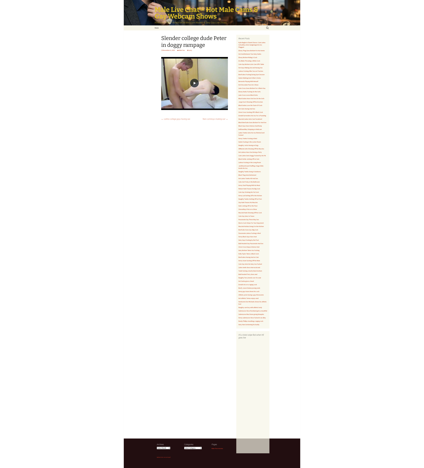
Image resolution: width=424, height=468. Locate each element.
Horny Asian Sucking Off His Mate (249, 261)
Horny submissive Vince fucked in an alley (252, 318)
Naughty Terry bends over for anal (249, 278)
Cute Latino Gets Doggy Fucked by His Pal (252, 156)
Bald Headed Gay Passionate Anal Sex (250, 243)
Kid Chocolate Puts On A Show (248, 85)
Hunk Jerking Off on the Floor (248, 206)
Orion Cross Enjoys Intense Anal (248, 247)
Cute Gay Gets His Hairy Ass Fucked (250, 264)
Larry (190, 50)
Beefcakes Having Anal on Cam (248, 257)
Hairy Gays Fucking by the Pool (248, 240)
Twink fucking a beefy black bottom (250, 271)
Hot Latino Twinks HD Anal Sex (248, 178)
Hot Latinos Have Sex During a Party (250, 152)
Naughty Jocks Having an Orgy (248, 145)
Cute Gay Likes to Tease (246, 216)
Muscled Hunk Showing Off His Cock (250, 213)
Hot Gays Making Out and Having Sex (250, 68)
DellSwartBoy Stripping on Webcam (250, 129)
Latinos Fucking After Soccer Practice (250, 71)
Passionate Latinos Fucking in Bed (249, 233)
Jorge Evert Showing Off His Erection (250, 102)
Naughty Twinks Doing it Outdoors (249, 172)
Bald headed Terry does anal (247, 274)
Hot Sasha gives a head (246, 281)
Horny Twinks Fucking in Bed (247, 138)
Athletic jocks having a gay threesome (251, 295)
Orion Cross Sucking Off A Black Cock (250, 112)
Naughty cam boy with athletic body (250, 307)
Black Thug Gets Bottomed (247, 175)
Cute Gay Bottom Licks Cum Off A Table (251, 64)
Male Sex (182, 50)
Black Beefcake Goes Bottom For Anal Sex (252, 122)
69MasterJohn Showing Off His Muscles (251, 149)
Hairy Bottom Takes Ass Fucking (248, 250)
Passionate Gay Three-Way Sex (248, 220)
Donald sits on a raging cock (247, 285)
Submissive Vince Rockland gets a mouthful (252, 311)
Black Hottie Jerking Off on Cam (248, 159)
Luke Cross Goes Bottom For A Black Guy (251, 88)
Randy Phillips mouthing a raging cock (250, 321)
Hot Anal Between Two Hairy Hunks (249, 54)
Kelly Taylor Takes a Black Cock (248, 254)
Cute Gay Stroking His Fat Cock (248, 192)
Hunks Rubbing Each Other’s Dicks (249, 78)
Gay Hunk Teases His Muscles (248, 202)
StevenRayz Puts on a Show (247, 209)
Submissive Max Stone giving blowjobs (251, 314)
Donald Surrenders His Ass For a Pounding (252, 116)
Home (157, 28)
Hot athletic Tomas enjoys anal (248, 298)
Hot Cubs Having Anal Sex (246, 109)
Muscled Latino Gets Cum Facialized (250, 119)
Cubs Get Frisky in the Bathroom (249, 182)
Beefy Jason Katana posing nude (249, 288)
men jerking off (167, 457)
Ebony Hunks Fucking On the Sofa (249, 92)
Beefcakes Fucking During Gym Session (251, 75)
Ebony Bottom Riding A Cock (247, 57)
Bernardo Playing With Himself (248, 81)
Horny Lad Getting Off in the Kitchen (250, 196)
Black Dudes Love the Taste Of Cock (250, 105)
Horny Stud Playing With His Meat (249, 185)
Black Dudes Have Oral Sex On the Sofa (251, 98)
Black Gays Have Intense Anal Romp (250, 126)
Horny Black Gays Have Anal (247, 237)
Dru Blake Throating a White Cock (249, 61)
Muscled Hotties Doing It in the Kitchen (251, 226)
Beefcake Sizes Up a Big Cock (248, 230)
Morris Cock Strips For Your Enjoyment (251, 223)
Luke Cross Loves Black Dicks (248, 95)
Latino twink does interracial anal (249, 267)
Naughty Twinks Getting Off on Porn (250, 199)
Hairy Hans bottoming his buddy (248, 325)
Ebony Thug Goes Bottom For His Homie (251, 51)
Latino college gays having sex (175, 118)
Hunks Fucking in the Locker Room (249, 142)
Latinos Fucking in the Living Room (249, 162)
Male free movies (217, 448)
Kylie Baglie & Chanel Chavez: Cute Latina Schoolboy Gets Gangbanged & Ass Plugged (251, 45)
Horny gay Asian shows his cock (248, 291)
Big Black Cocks (160, 457)
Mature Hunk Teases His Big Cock (249, 189)
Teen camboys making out (215, 118)
